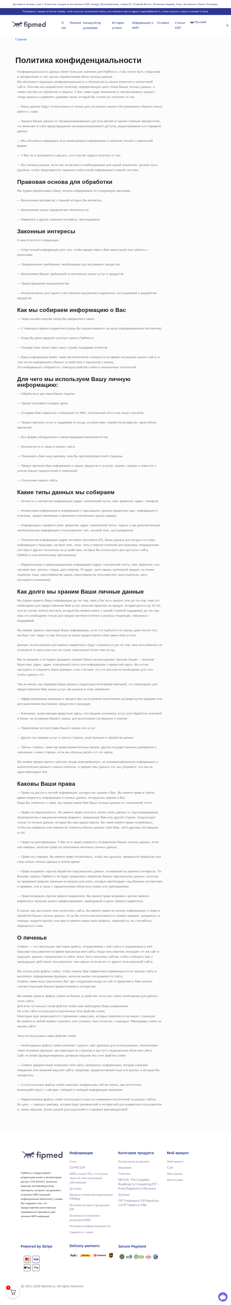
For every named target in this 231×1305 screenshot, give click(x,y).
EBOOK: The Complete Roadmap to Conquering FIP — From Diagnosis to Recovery (138, 1184)
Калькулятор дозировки (92, 25)
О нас (63, 25)
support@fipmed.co (150, 11)
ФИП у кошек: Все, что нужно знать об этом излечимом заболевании (88, 1178)
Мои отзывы (175, 1180)
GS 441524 (77, 1167)
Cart (170, 1167)
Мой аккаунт (175, 1161)
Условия (163, 23)
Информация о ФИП (142, 25)
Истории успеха (118, 25)
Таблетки (124, 1173)
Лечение (75, 23)
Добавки (124, 1194)
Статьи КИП (180, 25)
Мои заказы (174, 1173)
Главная (21, 39)
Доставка (75, 1188)
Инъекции (124, 1167)
